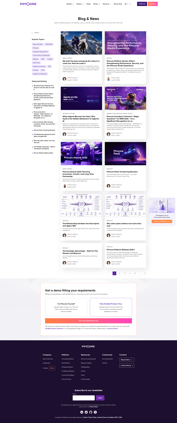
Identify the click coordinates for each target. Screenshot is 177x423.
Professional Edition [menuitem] (68, 371)
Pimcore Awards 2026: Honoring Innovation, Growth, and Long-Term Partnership (44, 124)
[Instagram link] (90, 412)
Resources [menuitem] (85, 355)
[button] (88, 4)
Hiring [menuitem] (52, 368)
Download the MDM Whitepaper (162, 221)
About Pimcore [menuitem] (48, 359)
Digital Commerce (39, 66)
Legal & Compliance (40, 74)
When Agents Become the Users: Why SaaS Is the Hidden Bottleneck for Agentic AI (44, 106)
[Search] (130, 3)
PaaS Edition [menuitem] (66, 363)
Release (35, 59)
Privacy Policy (94, 407)
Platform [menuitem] (65, 355)
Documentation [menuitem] (107, 359)
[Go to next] (145, 273)
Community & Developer (41, 55)
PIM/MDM (49, 44)
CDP (42, 70)
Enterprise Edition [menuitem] (67, 367)
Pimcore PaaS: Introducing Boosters (44, 130)
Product (35, 48)
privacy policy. (113, 328)
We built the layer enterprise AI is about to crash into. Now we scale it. (44, 87)
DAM (42, 59)
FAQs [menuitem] (83, 375)
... (140, 273)
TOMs (120, 417)
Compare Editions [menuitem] (68, 359)
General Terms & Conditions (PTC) (108, 417)
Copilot (49, 59)
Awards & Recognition (40, 52)
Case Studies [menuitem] (85, 379)
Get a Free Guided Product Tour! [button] (88, 321)
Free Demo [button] (153, 4)
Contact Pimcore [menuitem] (126, 365)
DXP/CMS (36, 63)
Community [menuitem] (107, 355)
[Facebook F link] (81, 412)
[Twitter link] (86, 412)
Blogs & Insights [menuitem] (86, 363)
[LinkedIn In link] (95, 412)
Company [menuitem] (47, 355)
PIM (49, 66)
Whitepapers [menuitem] (85, 367)
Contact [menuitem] (123, 355)
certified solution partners (54, 328)
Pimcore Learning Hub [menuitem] (88, 359)
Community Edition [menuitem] (68, 375)
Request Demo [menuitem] (125, 360)
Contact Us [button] (142, 4)
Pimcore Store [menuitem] (66, 379)
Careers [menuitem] (45, 368)
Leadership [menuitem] (46, 363)
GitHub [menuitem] (104, 363)
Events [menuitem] (83, 371)
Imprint (85, 417)
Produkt (35, 70)
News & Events (38, 44)
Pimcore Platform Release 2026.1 (43, 153)
